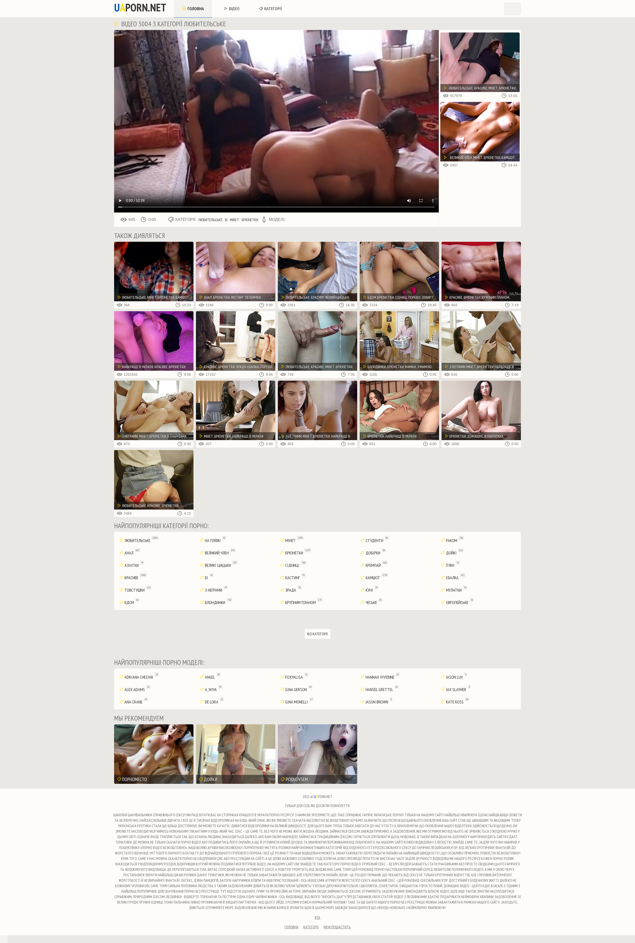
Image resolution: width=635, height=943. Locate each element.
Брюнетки (250, 219)
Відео (234, 8)
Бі (226, 219)
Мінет (234, 219)
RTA (317, 917)
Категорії (272, 8)
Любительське (210, 219)
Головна (195, 8)
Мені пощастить (337, 926)
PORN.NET (140, 7)
